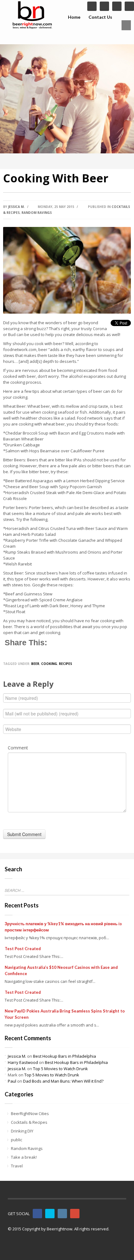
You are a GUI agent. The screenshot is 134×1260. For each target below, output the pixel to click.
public (16, 1139)
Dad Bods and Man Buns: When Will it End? (63, 1081)
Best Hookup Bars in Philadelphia (64, 1056)
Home (74, 17)
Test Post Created (23, 948)
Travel (17, 1166)
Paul (12, 1081)
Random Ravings (37, 212)
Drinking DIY (22, 1131)
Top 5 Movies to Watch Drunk (60, 1068)
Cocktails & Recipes (29, 1122)
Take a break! (24, 1157)
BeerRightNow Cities (30, 1113)
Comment (18, 748)
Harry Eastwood (23, 1062)
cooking (49, 663)
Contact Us (100, 17)
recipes (65, 663)
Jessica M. (16, 206)
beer (35, 663)
